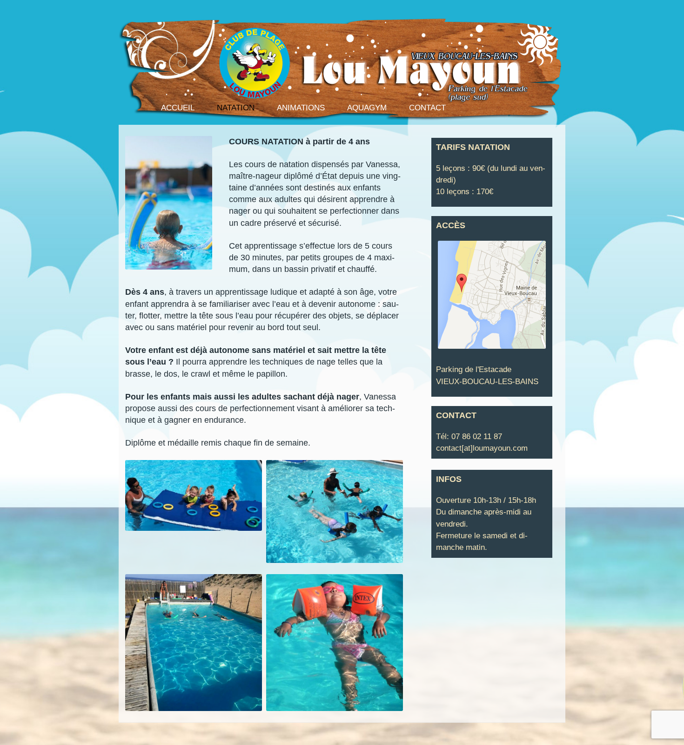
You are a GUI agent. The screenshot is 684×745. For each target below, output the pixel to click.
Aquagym (367, 107)
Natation (236, 107)
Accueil (177, 107)
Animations (301, 107)
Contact (427, 107)
